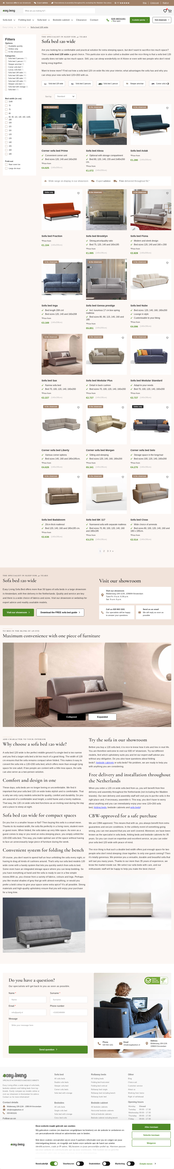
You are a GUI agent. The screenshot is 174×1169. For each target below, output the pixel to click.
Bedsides (59, 1103)
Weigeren (151, 1143)
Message (13, 1019)
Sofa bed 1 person (110, 84)
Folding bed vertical (99, 1086)
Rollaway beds (98, 1074)
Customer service (135, 1086)
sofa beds (135, 807)
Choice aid (154, 3)
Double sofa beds (61, 1082)
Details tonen (146, 1163)
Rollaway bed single (99, 1089)
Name (12, 993)
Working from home (136, 1093)
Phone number (57, 1006)
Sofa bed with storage (63, 1093)
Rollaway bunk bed (99, 1097)
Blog (144, 3)
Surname (55, 993)
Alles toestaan (151, 1127)
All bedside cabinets (99, 1107)
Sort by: (48, 96)
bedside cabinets (105, 763)
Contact (94, 20)
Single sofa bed (60, 1111)
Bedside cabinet (61, 20)
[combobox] (65, 96)
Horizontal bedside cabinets (102, 1111)
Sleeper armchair (137, 84)
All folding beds (97, 1079)
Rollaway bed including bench (103, 1093)
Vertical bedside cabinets (101, 1114)
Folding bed (24, 20)
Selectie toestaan (151, 1135)
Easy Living (8, 27)
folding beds (100, 807)
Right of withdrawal (136, 1097)
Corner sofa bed (162, 84)
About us (131, 1089)
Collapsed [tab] (71, 717)
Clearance (81, 20)
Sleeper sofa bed (61, 1086)
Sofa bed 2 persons (83, 84)
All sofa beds (59, 1079)
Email (12, 1006)
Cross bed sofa (60, 1118)
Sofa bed (7, 20)
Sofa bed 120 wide (56, 84)
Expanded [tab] (102, 717)
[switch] (80, 1163)
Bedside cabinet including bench (104, 1118)
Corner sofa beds (61, 1089)
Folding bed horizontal (100, 1082)
